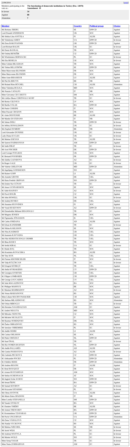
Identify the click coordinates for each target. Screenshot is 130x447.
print (126, 3)
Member (5, 26)
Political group (97, 26)
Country (78, 26)
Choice (117, 26)
